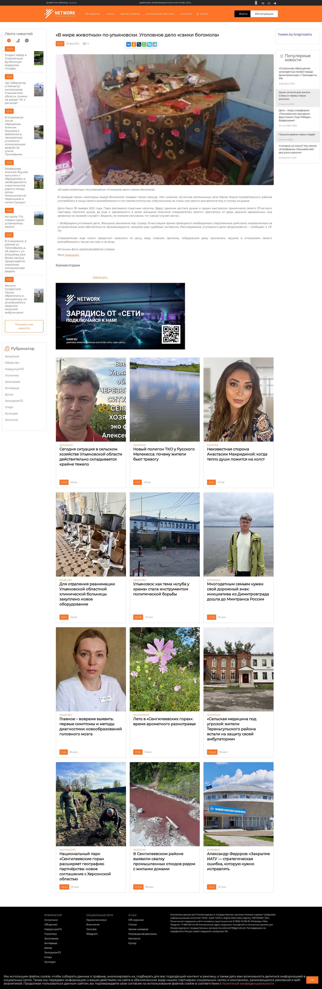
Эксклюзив (12, 381)
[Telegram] (275, 3)
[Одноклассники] (256, 3)
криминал (72, 255)
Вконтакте (93, 924)
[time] (9, 40)
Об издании (92, 13)
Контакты (186, 13)
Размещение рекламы (160, 13)
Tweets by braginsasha (295, 34)
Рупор (204, 13)
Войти (243, 13)
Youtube (91, 929)
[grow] (18, 40)
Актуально (12, 356)
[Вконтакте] (262, 3)
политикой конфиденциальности (248, 983)
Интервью (12, 388)
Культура (11, 413)
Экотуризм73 (14, 400)
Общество (12, 362)
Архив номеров (138, 929)
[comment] (27, 40)
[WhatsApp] (144, 44)
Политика (12, 375)
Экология (11, 419)
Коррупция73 (14, 369)
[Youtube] (269, 3)
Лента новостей (19, 34)
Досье (9, 394)
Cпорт (9, 407)
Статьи (132, 924)
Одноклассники (96, 919)
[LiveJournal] (139, 44)
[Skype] (149, 44)
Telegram (92, 933)
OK (312, 980)
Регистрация (264, 13)
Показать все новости (24, 326)
